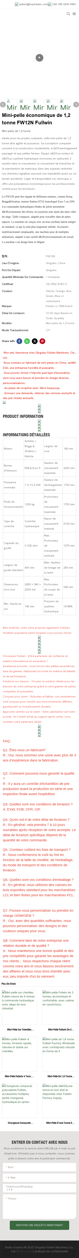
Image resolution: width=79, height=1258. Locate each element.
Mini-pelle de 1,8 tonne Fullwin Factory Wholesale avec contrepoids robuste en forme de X (60, 1076)
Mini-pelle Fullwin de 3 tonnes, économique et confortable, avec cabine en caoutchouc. (60, 1030)
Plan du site (26, 1251)
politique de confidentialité (51, 1251)
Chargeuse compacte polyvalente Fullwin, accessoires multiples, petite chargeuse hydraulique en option (19, 1123)
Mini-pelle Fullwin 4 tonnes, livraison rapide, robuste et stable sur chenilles (19, 1076)
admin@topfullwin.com (33, 4)
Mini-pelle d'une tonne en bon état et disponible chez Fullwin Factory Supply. (59, 1123)
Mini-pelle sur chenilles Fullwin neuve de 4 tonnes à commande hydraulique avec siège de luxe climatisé (19, 1030)
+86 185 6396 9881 (64, 4)
